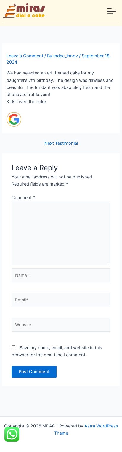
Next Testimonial (61, 143)
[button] (111, 12)
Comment (23, 197)
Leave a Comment (25, 55)
